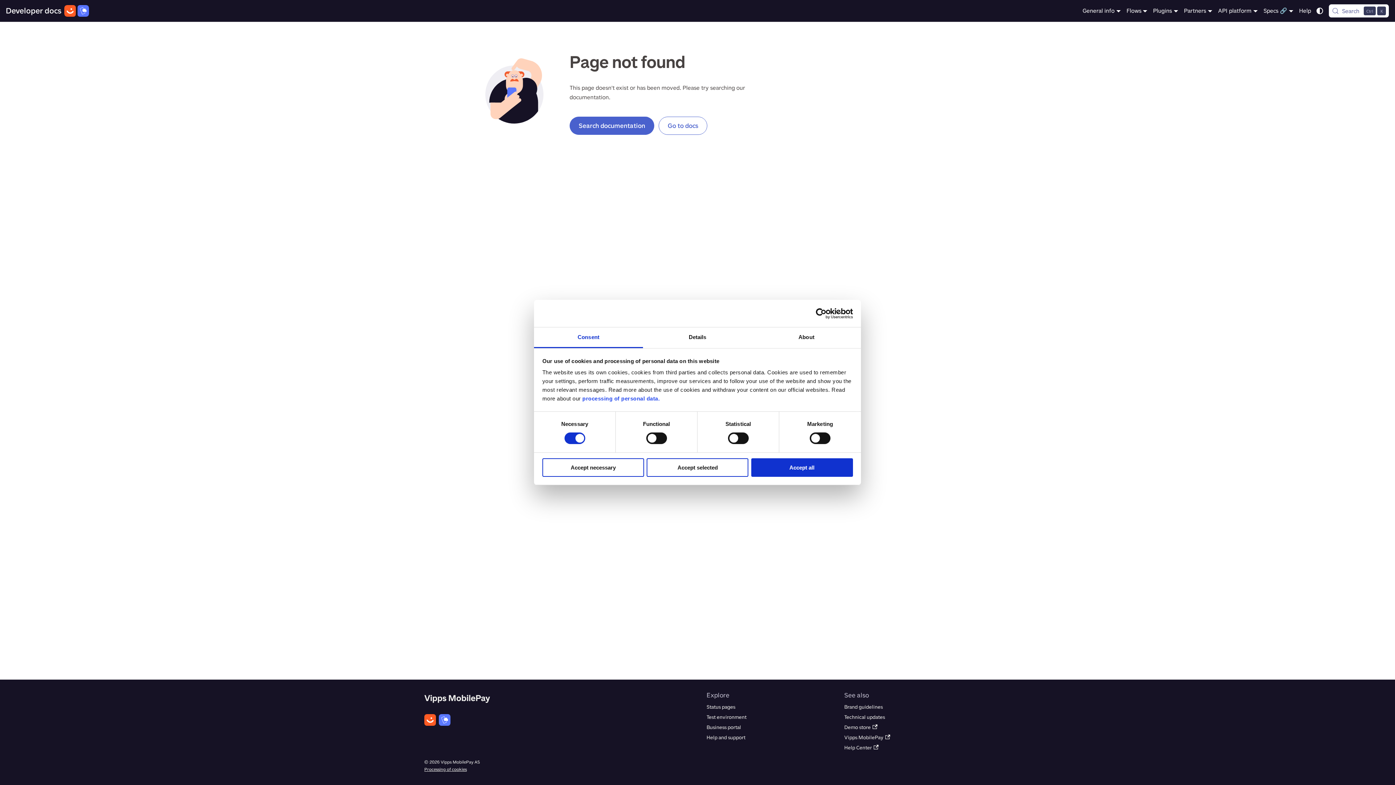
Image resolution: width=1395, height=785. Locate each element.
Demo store (857, 727)
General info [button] (1099, 11)
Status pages (721, 707)
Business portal (724, 727)
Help (1305, 11)
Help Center (858, 747)
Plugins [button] (1162, 11)
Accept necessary (593, 467)
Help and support (726, 737)
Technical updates (864, 717)
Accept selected (698, 467)
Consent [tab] (588, 337)
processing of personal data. (621, 398)
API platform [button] (1235, 11)
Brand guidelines (863, 707)
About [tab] (806, 337)
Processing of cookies (445, 769)
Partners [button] (1195, 11)
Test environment (727, 717)
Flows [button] (1134, 11)
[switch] (656, 438)
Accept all (801, 467)
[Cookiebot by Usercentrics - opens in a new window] (821, 313)
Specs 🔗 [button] (1275, 11)
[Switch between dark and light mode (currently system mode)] (1320, 11)
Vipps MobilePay (864, 737)
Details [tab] (698, 337)
